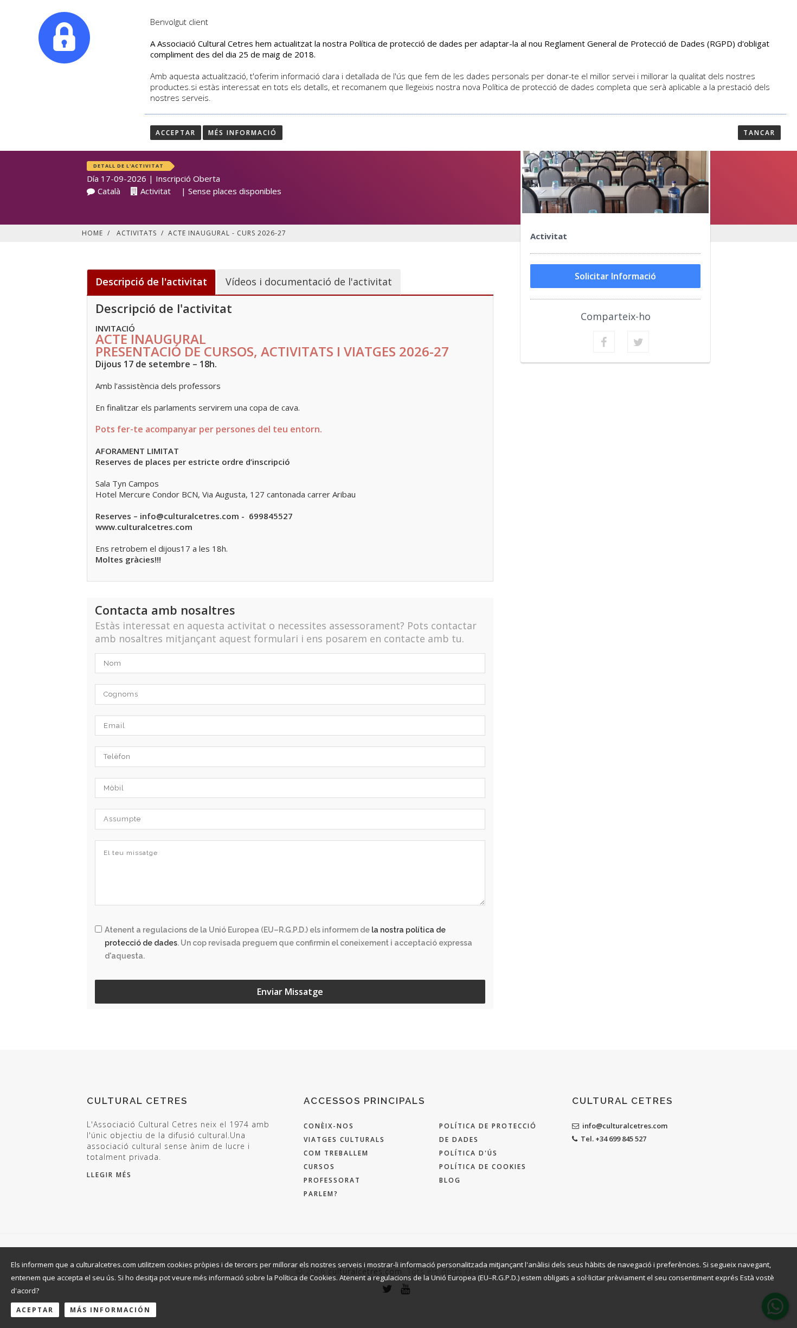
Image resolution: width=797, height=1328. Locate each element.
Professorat (332, 1180)
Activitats (137, 233)
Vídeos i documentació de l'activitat (309, 281)
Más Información (110, 1309)
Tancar (759, 132)
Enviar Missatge (290, 992)
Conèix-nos (329, 1126)
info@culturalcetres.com (624, 1126)
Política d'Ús (468, 1153)
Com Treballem (336, 1153)
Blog (450, 1180)
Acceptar (176, 132)
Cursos (319, 1166)
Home (92, 233)
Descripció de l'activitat (151, 281)
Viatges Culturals (344, 1139)
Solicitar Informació (615, 276)
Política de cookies (482, 1166)
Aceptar (35, 1309)
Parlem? (321, 1193)
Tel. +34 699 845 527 (613, 1139)
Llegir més (109, 1174)
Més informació (242, 132)
